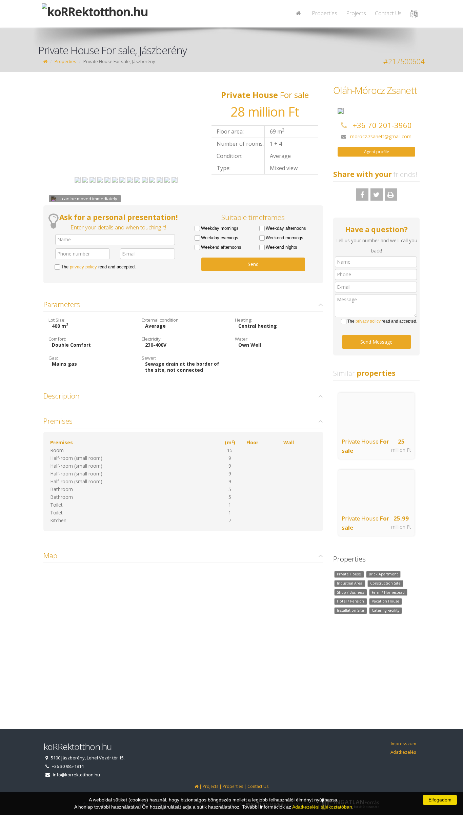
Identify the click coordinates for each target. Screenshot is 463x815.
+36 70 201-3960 (382, 125)
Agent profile (376, 152)
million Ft (401, 450)
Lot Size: (56, 320)
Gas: (53, 358)
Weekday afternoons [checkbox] (286, 228)
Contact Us (388, 13)
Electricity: (152, 339)
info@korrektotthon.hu (76, 775)
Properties (324, 13)
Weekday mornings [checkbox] (220, 228)
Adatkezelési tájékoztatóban (322, 807)
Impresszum (403, 743)
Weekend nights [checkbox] (281, 247)
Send (253, 264)
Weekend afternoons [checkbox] (221, 247)
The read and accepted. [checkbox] (98, 266)
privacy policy (83, 266)
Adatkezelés (403, 752)
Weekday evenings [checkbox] (219, 237)
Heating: (243, 320)
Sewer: (149, 358)
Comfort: (57, 339)
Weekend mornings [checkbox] (284, 237)
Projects (356, 13)
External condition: (161, 320)
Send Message (376, 342)
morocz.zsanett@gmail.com (380, 136)
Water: (241, 339)
